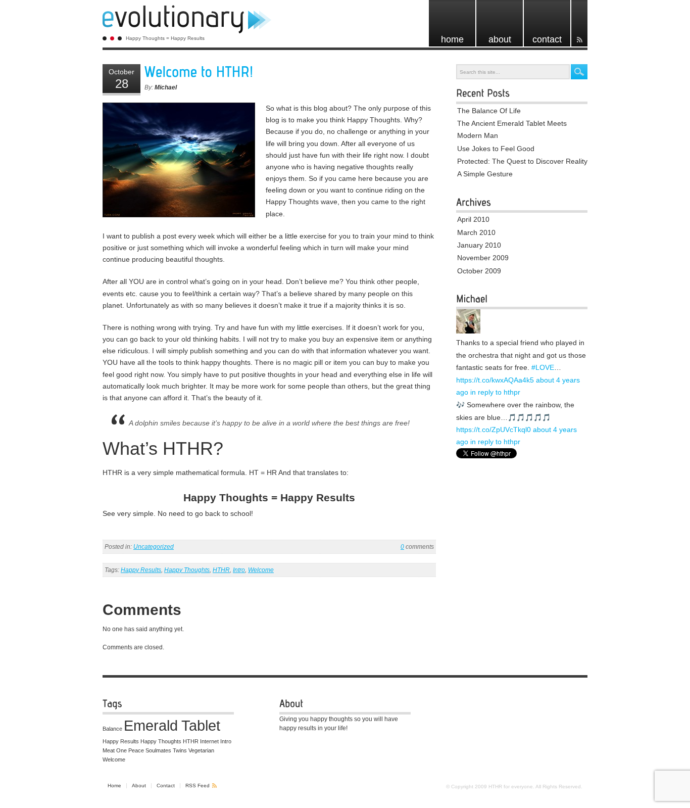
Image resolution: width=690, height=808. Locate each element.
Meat (109, 750)
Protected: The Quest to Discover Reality (522, 161)
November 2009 (483, 258)
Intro (239, 570)
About (139, 785)
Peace (136, 750)
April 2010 (473, 219)
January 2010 (479, 245)
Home (114, 785)
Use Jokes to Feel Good (495, 149)
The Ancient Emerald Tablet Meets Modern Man (512, 129)
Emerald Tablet (172, 725)
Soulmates (158, 750)
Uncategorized (153, 546)
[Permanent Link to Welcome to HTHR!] (199, 72)
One (121, 750)
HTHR (221, 570)
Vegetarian (201, 750)
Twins (180, 750)
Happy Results (141, 570)
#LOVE (542, 367)
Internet (209, 741)
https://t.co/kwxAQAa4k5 (495, 380)
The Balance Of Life (489, 111)
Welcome (261, 570)
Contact (166, 785)
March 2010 (476, 232)
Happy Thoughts (187, 570)
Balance (112, 729)
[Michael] (468, 331)
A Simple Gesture (485, 174)
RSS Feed (197, 785)
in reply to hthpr (495, 392)
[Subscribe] (579, 23)
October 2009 (479, 271)
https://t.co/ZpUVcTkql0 (493, 429)
